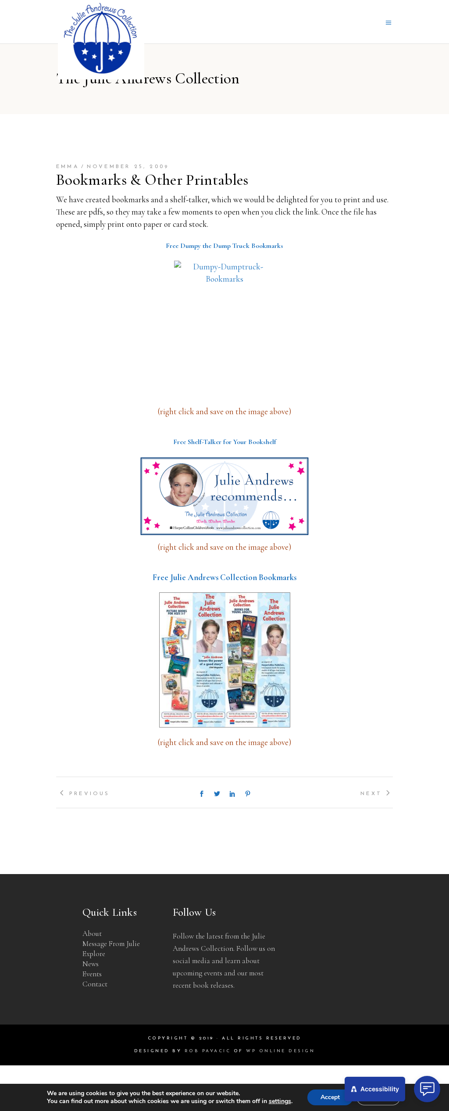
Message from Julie (111, 943)
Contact (94, 984)
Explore (93, 953)
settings (280, 1101)
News (90, 963)
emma (67, 166)
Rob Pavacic (208, 1051)
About (92, 933)
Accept (330, 1097)
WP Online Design (280, 1051)
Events (92, 973)
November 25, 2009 (128, 166)
